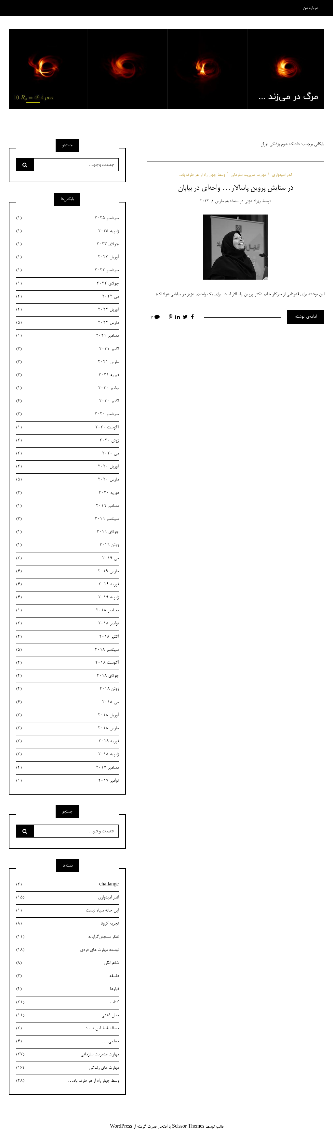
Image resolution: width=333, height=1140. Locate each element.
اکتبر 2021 (67, 349)
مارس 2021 (67, 362)
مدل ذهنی (67, 1015)
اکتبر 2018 (67, 637)
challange (67, 884)
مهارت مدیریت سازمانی (248, 175)
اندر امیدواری (282, 175)
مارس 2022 (67, 323)
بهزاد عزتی (252, 201)
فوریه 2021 (67, 375)
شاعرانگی (67, 963)
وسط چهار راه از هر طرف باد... (202, 175)
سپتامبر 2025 (67, 218)
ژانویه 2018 (67, 754)
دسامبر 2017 (67, 768)
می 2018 (67, 702)
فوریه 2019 (67, 584)
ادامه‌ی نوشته (305, 317)
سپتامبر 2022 (67, 270)
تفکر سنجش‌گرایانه (67, 937)
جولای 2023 (67, 244)
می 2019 (67, 558)
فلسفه (67, 976)
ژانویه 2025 (67, 231)
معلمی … (67, 1041)
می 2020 (67, 453)
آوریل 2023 (67, 257)
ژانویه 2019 (67, 597)
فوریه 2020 (67, 493)
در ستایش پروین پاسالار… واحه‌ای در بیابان (235, 188)
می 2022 (67, 296)
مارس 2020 (67, 479)
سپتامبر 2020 (67, 414)
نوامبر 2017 (67, 781)
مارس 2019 (67, 571)
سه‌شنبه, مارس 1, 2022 (219, 201)
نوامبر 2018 (67, 623)
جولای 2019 (67, 532)
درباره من (310, 8)
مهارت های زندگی (67, 1068)
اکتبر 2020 (67, 401)
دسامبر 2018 (67, 610)
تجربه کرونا (67, 923)
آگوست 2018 (67, 663)
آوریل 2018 (67, 715)
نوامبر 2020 (67, 388)
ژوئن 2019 (67, 545)
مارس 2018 (67, 728)
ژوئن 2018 (67, 689)
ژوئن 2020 (67, 440)
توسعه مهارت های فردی (67, 950)
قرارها (67, 989)
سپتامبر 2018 (67, 650)
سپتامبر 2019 (67, 519)
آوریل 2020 (67, 466)
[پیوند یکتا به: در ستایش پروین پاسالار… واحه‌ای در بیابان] (235, 248)
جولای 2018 (67, 676)
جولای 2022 (67, 283)
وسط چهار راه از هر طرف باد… (67, 1081)
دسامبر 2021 (67, 336)
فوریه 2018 (67, 741)
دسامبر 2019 (67, 506)
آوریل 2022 (67, 310)
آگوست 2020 (67, 427)
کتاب (67, 1002)
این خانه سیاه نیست (67, 910)
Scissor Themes (188, 1127)
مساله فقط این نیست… (67, 1028)
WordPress (121, 1127)
